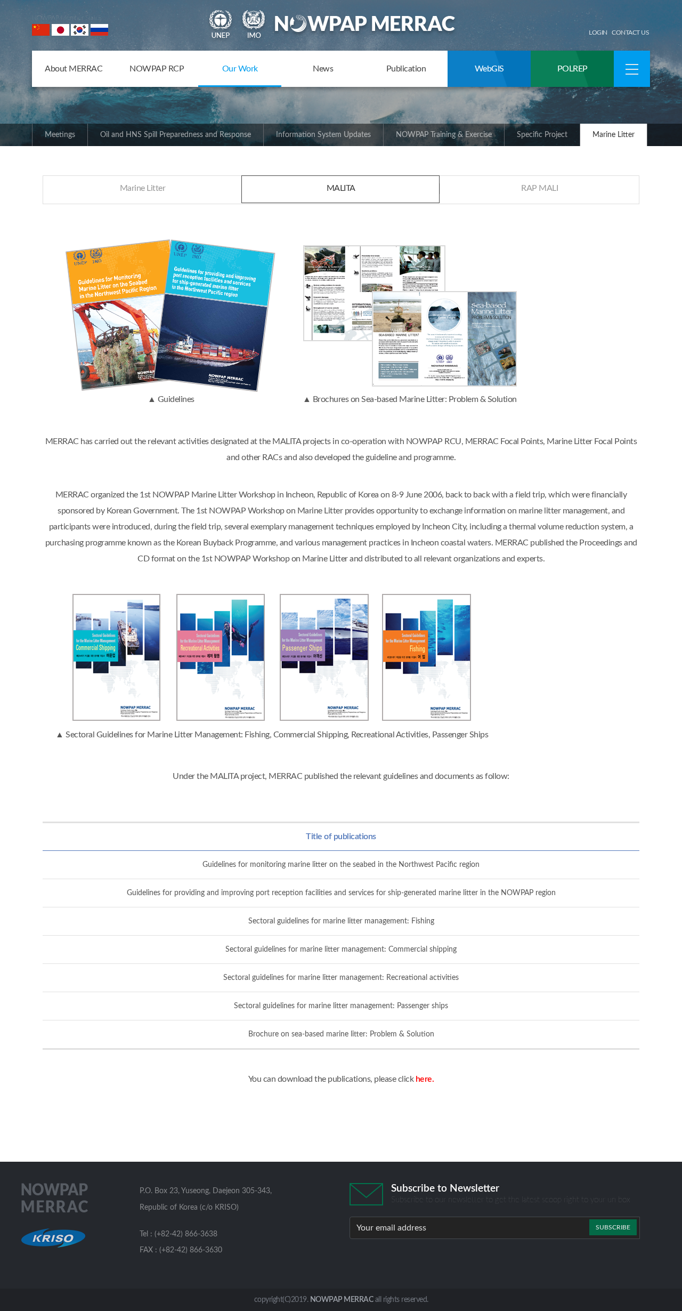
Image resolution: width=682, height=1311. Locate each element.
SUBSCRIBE (613, 1227)
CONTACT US (630, 32)
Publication (406, 69)
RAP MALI (539, 188)
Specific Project (542, 135)
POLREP (572, 69)
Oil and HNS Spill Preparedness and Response (175, 135)
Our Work (240, 69)
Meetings (60, 135)
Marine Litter (613, 135)
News (323, 69)
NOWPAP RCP (156, 69)
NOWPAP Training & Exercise (444, 135)
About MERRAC (73, 69)
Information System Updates (323, 135)
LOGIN (598, 32)
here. (425, 1079)
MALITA (341, 188)
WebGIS (489, 69)
